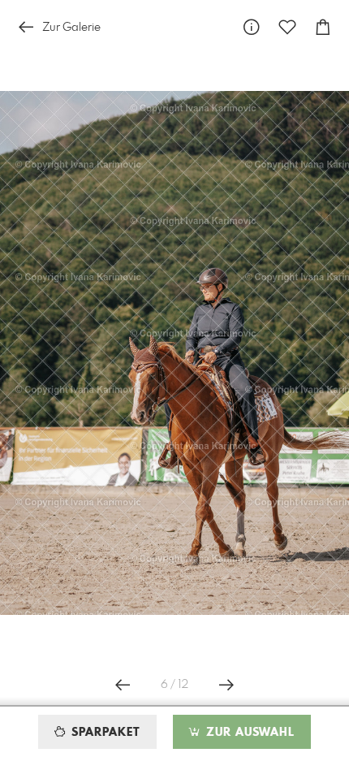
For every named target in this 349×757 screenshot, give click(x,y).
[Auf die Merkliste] (287, 27)
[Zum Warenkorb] (323, 27)
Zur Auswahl (248, 732)
